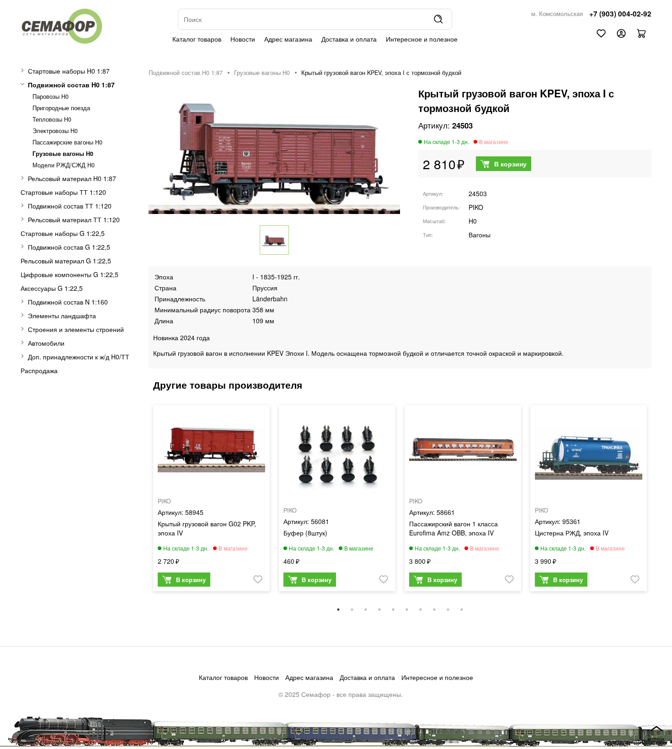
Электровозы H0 (55, 131)
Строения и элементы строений (76, 329)
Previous (141, 503)
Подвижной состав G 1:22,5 (69, 246)
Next (658, 503)
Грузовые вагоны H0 (62, 154)
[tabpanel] (211, 500)
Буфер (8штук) (305, 532)
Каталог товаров (196, 38)
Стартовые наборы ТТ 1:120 (63, 192)
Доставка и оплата (349, 38)
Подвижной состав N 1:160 (68, 301)
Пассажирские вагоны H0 (67, 142)
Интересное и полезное (422, 38)
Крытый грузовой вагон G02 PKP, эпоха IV (207, 528)
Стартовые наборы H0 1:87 (69, 70)
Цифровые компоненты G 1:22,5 (69, 274)
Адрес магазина (288, 38)
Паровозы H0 (50, 96)
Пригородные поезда (61, 108)
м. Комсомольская (557, 14)
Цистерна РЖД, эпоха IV (571, 532)
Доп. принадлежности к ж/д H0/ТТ (78, 356)
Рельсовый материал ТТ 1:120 (74, 219)
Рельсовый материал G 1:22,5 (66, 260)
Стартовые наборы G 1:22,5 (63, 233)
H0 (473, 220)
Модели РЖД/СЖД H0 (63, 165)
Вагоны (480, 234)
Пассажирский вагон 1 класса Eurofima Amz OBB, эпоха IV (453, 528)
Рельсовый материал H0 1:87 (72, 178)
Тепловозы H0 (51, 119)
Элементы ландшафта (62, 315)
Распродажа (39, 370)
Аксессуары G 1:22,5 (52, 288)
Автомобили (46, 343)
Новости (242, 38)
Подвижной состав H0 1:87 (71, 84)
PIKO (476, 207)
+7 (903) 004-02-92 (620, 14)
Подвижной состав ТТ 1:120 (70, 205)
